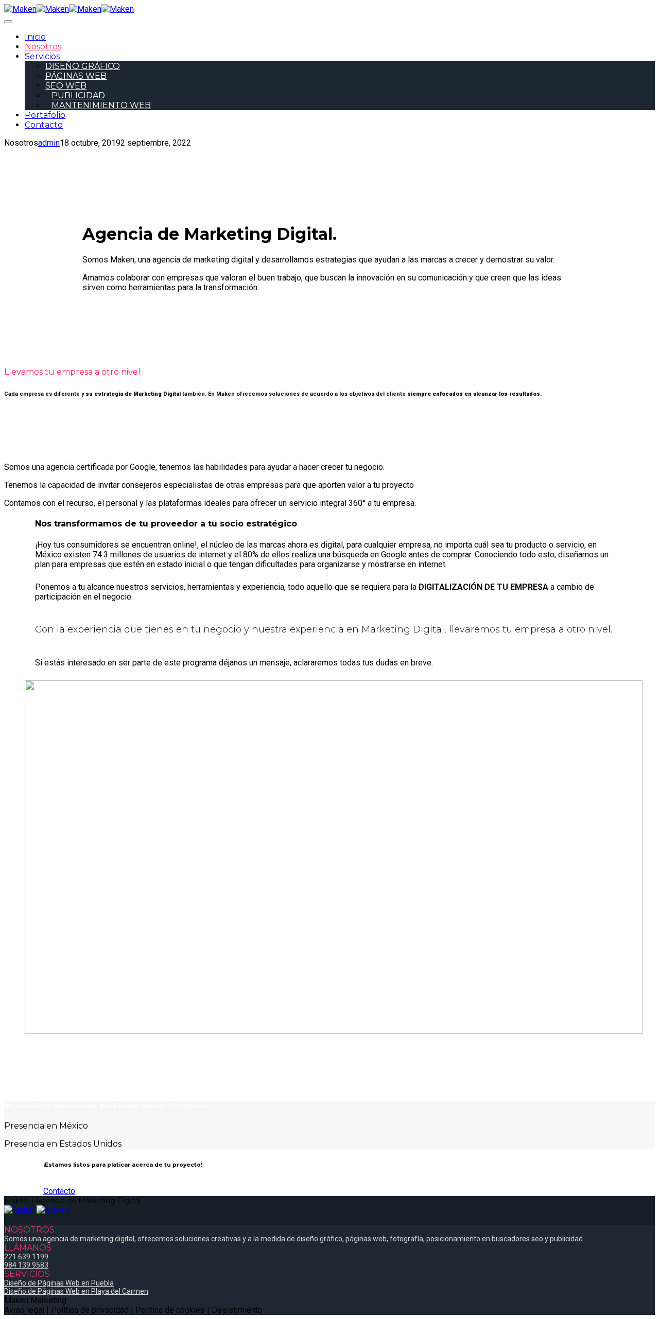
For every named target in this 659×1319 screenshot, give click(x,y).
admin (49, 143)
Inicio (35, 37)
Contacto (44, 125)
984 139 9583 (26, 1265)
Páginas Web (76, 76)
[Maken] (36, 9)
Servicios (42, 56)
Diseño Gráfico (82, 66)
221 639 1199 (26, 1257)
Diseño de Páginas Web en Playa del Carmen (76, 1291)
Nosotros (43, 46)
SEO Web (65, 86)
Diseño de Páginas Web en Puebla (59, 1283)
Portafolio (45, 115)
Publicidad (78, 95)
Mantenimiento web (101, 105)
